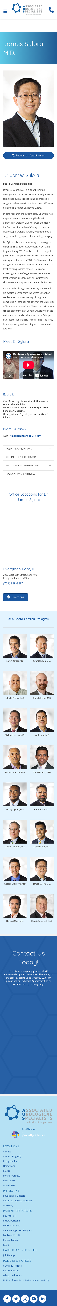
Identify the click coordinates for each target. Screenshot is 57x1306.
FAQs (6, 1244)
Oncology (8, 1205)
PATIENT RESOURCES (17, 1211)
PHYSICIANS (11, 1190)
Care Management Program (17, 1230)
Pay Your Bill (9, 1215)
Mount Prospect (11, 1175)
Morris (6, 1170)
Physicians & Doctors (14, 1195)
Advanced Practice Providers (17, 1200)
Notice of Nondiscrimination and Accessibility (26, 1280)
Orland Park (9, 1185)
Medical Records (11, 1225)
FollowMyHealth (11, 1220)
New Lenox (9, 1180)
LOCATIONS (11, 1146)
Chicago (7, 1151)
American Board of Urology (25, 435)
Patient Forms (10, 1240)
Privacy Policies (11, 1270)
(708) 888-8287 (13, 583)
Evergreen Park (11, 1161)
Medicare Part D (11, 1235)
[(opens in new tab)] (28, 1134)
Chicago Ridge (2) (12, 1156)
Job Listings (9, 1255)
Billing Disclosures (12, 1275)
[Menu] (5, 11)
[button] (28, 449)
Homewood (9, 1166)
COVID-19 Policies (12, 1265)
